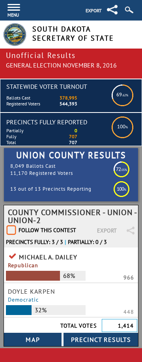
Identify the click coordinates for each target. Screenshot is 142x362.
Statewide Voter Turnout (46, 86)
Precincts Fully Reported (46, 122)
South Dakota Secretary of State (73, 33)
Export (94, 10)
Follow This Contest (47, 230)
